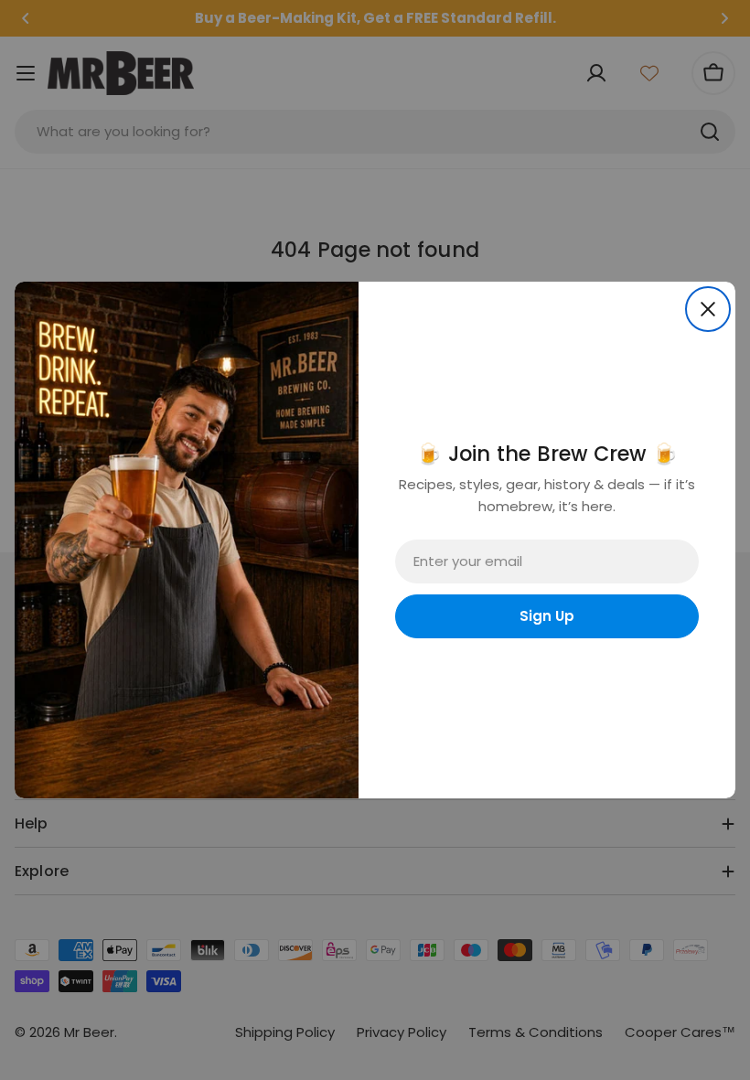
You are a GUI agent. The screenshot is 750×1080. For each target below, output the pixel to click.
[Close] (708, 309)
